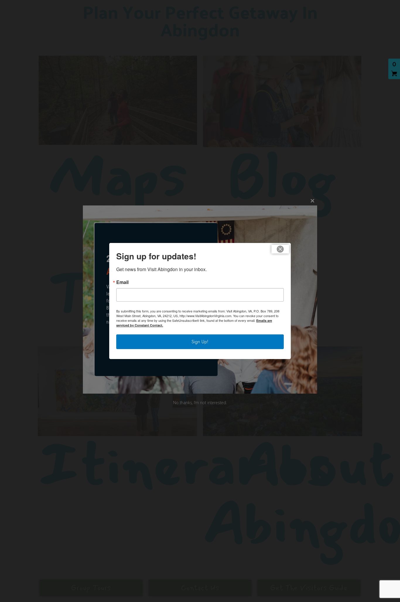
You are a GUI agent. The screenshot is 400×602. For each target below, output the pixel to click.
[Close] (280, 249)
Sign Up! (200, 341)
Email (122, 282)
